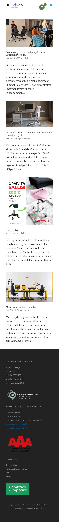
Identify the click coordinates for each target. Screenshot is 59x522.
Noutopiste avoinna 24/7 (16, 428)
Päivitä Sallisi (12, 230)
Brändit (9, 476)
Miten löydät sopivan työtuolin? (21, 307)
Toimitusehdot (12, 465)
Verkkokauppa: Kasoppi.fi (16, 424)
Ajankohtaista (27, 58)
